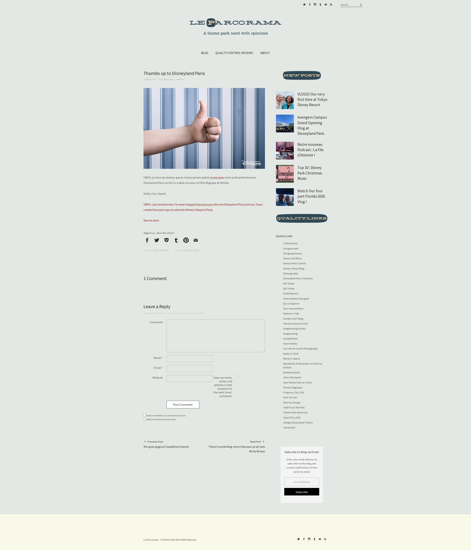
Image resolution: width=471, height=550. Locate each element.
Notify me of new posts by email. (161, 419)
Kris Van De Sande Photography (300, 348)
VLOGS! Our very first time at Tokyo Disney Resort (312, 99)
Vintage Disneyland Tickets (298, 422)
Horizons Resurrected (295, 323)
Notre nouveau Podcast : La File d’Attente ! (311, 150)
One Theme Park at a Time (297, 382)
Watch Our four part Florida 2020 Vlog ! (311, 196)
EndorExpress (291, 293)
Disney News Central (294, 263)
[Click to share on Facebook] (147, 240)
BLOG (204, 53)
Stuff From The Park (294, 407)
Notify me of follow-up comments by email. (166, 415)
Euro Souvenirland (293, 308)
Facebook (309, 4)
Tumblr (320, 4)
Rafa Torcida (290, 397)
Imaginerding (290, 333)
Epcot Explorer (291, 303)
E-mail (325, 4)
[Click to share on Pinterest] (186, 240)
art (182, 250)
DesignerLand (290, 248)
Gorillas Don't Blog (293, 318)
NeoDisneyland (291, 372)
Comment (156, 322)
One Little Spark (292, 377)
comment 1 (180, 79)
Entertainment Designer (296, 298)
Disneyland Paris (161, 250)
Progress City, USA (293, 392)
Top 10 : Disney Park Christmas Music (310, 173)
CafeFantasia (290, 243)
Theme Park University (295, 412)
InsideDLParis (290, 338)
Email (158, 367)
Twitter (304, 4)
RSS (331, 4)
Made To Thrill (290, 353)
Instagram (315, 4)
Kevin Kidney (290, 343)
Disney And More (292, 258)
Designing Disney (292, 253)
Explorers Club (291, 313)
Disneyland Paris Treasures (298, 278)
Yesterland (289, 427)
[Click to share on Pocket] (166, 240)
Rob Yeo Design (291, 402)
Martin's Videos (291, 358)
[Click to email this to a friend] (195, 240)
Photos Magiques (292, 387)
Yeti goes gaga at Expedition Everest (166, 444)
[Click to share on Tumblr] (176, 240)
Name (158, 358)
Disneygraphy (290, 273)
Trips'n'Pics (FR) (291, 417)
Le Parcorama (167, 79)
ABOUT (265, 53)
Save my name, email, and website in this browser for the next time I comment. (222, 387)
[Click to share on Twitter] (156, 240)
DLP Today (289, 288)
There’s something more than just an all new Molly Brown (236, 446)
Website (158, 377)
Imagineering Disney (294, 328)
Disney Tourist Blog (293, 268)
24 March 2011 (150, 79)
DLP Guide (288, 283)
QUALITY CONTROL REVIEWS (234, 53)
